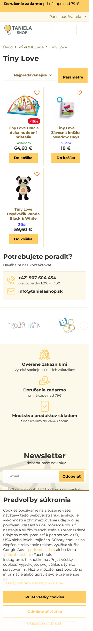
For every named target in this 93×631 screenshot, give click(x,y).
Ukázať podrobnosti (45, 623)
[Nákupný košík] (70, 30)
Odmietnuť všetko (44, 611)
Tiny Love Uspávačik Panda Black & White (23, 214)
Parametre (73, 77)
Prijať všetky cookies (44, 597)
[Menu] (83, 30)
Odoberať (72, 476)
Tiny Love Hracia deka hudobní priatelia (23, 132)
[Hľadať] (57, 30)
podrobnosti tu (41, 549)
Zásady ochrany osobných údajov (33, 583)
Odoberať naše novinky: (45, 463)
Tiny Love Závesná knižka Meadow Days (66, 132)
